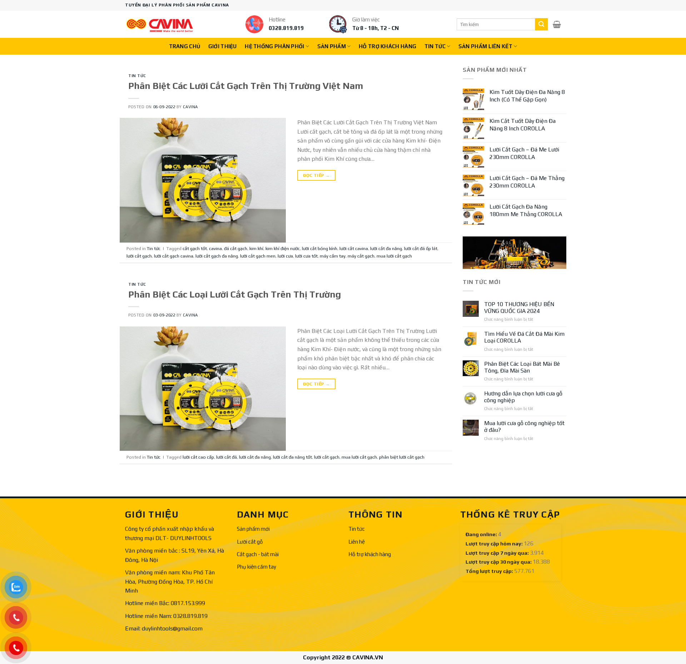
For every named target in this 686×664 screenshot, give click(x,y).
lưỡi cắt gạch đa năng (216, 256)
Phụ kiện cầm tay (256, 567)
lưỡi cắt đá (226, 457)
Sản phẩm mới (253, 529)
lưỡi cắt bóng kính (319, 248)
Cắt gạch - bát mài (258, 554)
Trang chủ (184, 46)
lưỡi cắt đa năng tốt (292, 457)
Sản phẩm (331, 46)
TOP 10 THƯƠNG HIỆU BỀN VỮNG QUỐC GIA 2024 (519, 307)
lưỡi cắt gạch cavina (173, 256)
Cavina (190, 107)
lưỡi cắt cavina (353, 248)
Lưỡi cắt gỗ (250, 542)
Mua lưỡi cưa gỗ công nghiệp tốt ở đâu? (524, 426)
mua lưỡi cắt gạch (394, 256)
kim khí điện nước (282, 248)
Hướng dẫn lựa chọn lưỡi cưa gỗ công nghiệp (523, 397)
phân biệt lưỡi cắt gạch (401, 457)
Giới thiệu (222, 46)
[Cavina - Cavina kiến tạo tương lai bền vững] (159, 24)
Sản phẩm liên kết (485, 46)
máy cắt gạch (361, 256)
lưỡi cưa (285, 256)
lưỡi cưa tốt (306, 256)
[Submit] (541, 24)
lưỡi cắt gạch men (257, 256)
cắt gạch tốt (195, 248)
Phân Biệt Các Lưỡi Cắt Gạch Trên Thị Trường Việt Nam (245, 85)
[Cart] (557, 24)
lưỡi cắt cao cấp (198, 457)
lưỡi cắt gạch (139, 256)
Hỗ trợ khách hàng (387, 46)
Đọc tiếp (316, 175)
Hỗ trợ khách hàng (369, 554)
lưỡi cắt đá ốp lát (420, 248)
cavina (215, 248)
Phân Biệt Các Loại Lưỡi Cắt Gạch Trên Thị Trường (234, 294)
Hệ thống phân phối (274, 46)
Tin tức (356, 529)
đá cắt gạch (235, 248)
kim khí (256, 248)
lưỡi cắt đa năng (386, 248)
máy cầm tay (333, 256)
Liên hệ (356, 542)
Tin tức (435, 46)
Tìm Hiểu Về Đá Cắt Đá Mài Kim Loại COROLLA (524, 337)
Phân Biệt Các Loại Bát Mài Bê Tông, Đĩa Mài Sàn (522, 367)
